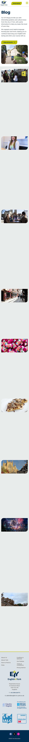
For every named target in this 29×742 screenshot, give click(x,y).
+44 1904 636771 (15, 692)
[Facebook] (10, 734)
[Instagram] (18, 734)
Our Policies (20, 661)
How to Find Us (6, 662)
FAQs (2, 665)
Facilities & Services (20, 658)
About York (4, 660)
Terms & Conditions (20, 664)
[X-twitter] (14, 734)
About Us (4, 657)
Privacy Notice (21, 667)
